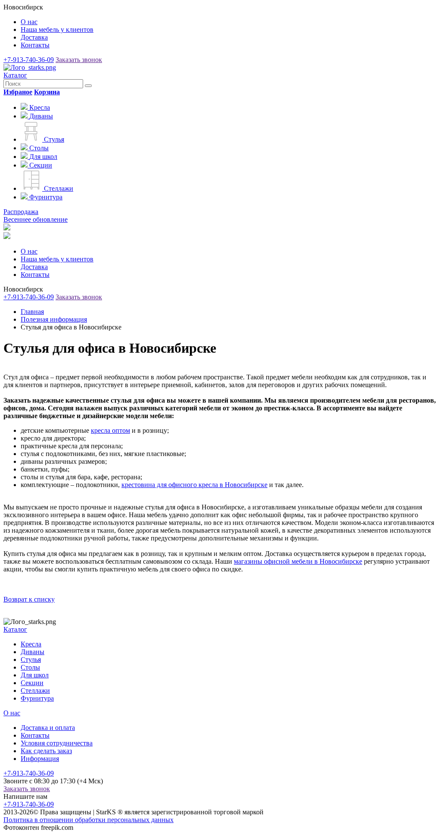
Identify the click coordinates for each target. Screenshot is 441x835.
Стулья (31, 659)
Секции (32, 682)
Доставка (34, 37)
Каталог (15, 75)
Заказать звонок (79, 59)
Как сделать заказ (46, 750)
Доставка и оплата (48, 727)
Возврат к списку (29, 599)
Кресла (31, 644)
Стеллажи (35, 690)
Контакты (35, 45)
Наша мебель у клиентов (57, 29)
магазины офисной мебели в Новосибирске (298, 561)
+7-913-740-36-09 (28, 59)
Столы (30, 667)
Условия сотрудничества (57, 743)
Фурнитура (37, 698)
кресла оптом (110, 430)
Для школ (35, 675)
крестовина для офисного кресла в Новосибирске (194, 484)
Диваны (32, 651)
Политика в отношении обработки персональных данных (88, 819)
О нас (29, 21)
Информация (40, 758)
